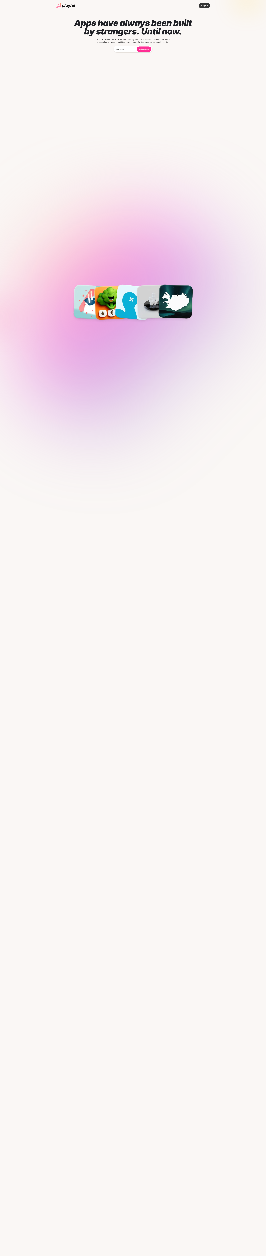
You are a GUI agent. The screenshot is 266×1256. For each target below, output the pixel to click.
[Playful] (65, 5)
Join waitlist (144, 49)
